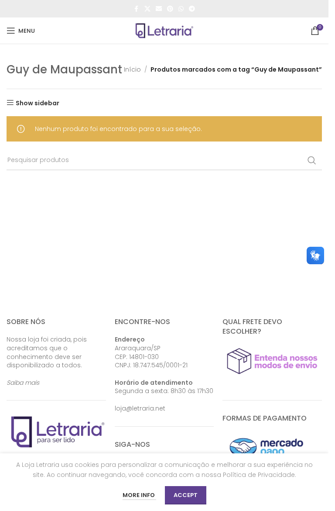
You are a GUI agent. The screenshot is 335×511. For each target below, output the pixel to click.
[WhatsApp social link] (181, 9)
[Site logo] (164, 30)
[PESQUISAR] (312, 160)
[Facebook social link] (136, 9)
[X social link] (147, 9)
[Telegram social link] (192, 9)
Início (132, 69)
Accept (186, 495)
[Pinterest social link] (170, 9)
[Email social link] (158, 9)
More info (139, 495)
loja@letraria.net (140, 408)
